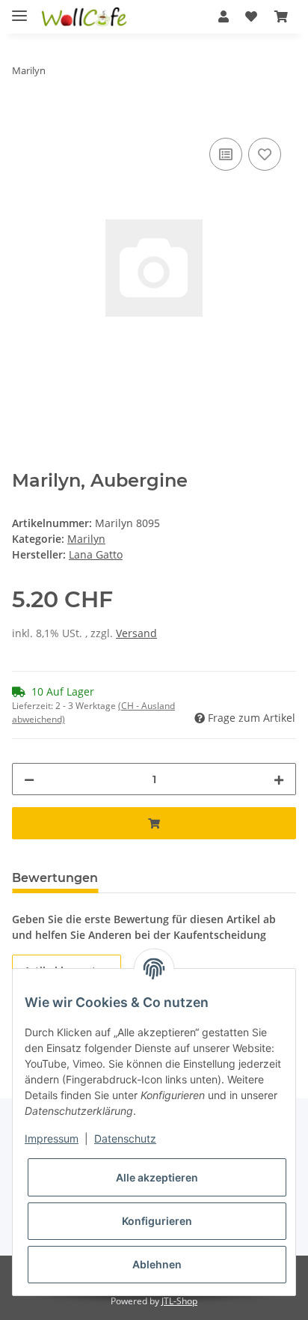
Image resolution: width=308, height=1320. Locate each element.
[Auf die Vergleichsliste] (225, 154)
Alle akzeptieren (157, 1177)
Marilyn (86, 539)
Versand (136, 633)
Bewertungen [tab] (55, 878)
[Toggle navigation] (19, 9)
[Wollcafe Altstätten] (85, 17)
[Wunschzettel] (251, 16)
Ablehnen (157, 1264)
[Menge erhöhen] (278, 779)
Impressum (51, 1138)
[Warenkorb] (281, 16)
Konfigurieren (157, 1220)
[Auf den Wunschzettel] (264, 154)
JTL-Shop (179, 1301)
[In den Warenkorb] (24, 117)
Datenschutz (125, 1138)
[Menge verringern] (29, 779)
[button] (223, 16)
